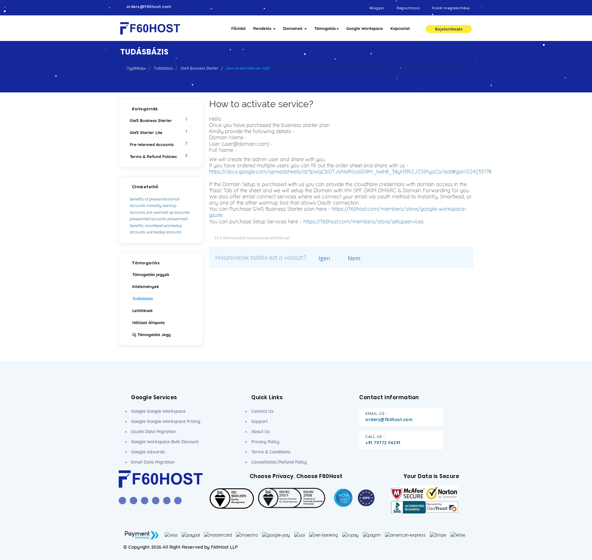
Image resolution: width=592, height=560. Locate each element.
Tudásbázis (163, 68)
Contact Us (262, 411)
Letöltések (141, 310)
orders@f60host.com (148, 6)
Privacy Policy (265, 441)
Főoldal (238, 28)
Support (259, 421)
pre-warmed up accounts (168, 212)
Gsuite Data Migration (153, 431)
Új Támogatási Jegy (150, 334)
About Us (260, 431)
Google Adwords (148, 452)
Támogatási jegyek (149, 274)
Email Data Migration (153, 462)
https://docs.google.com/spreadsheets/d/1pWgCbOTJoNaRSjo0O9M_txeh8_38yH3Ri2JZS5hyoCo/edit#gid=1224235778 (350, 171)
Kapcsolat (400, 28)
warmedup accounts (163, 232)
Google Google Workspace (158, 411)
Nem (353, 258)
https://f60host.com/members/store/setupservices (363, 221)
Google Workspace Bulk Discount (165, 441)
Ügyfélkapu (136, 68)
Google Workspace (364, 28)
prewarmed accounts (148, 219)
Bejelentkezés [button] (448, 28)
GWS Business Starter (199, 68)
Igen (323, 258)
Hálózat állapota (147, 322)
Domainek (293, 28)
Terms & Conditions (270, 452)
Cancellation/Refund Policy (279, 462)
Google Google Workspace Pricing (165, 421)
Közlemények (144, 286)
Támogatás (325, 28)
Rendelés (263, 28)
